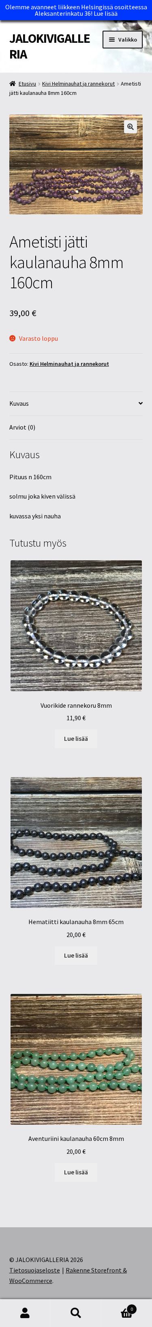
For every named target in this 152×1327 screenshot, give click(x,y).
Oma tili (25, 1313)
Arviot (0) (22, 427)
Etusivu (27, 83)
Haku (76, 1313)
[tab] (76, 404)
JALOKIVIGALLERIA (49, 46)
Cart (117, 1306)
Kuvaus (19, 403)
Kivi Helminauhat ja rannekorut (78, 83)
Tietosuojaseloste (34, 1270)
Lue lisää (106, 13)
